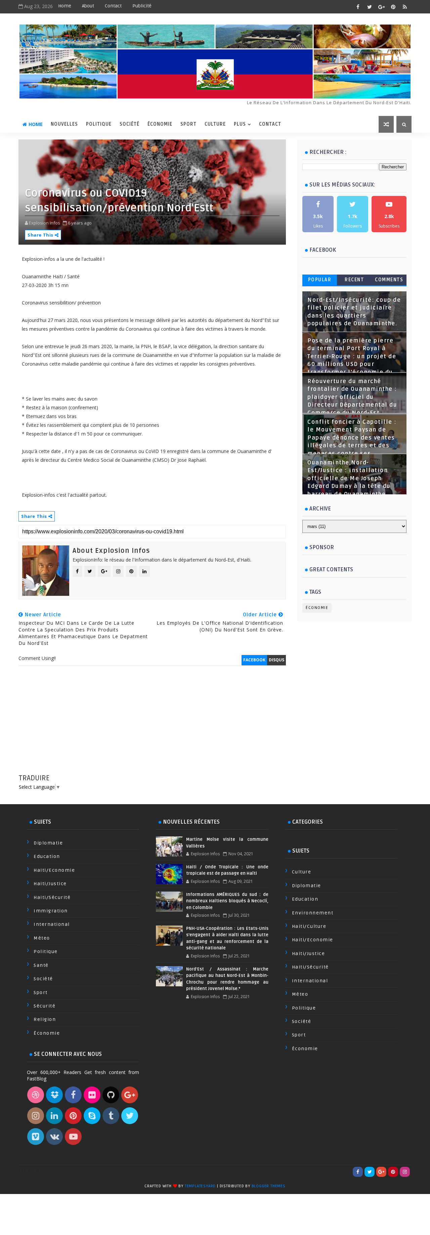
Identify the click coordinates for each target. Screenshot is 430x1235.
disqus (276, 660)
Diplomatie (48, 843)
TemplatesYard (200, 1186)
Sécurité (44, 1006)
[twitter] (369, 7)
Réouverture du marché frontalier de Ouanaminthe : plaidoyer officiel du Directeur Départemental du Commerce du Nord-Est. (352, 397)
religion (45, 1019)
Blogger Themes (269, 1186)
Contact (113, 6)
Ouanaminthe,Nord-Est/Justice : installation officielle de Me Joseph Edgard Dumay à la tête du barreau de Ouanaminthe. (349, 478)
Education (47, 856)
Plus (240, 124)
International (52, 924)
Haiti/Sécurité (52, 897)
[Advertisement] (152, 726)
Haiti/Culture (309, 926)
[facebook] (358, 7)
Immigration (51, 911)
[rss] (405, 7)
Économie (159, 124)
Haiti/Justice (50, 884)
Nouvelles (64, 124)
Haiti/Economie (54, 870)
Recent (354, 280)
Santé (41, 965)
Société (129, 124)
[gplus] (381, 7)
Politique (99, 124)
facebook (254, 660)
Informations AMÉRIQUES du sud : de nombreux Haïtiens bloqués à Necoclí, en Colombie (227, 901)
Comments (389, 280)
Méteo (42, 938)
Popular (320, 280)
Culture (215, 124)
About (88, 6)
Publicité (142, 6)
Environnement (313, 913)
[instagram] (405, 1172)
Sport (188, 124)
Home (64, 6)
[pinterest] (393, 7)
